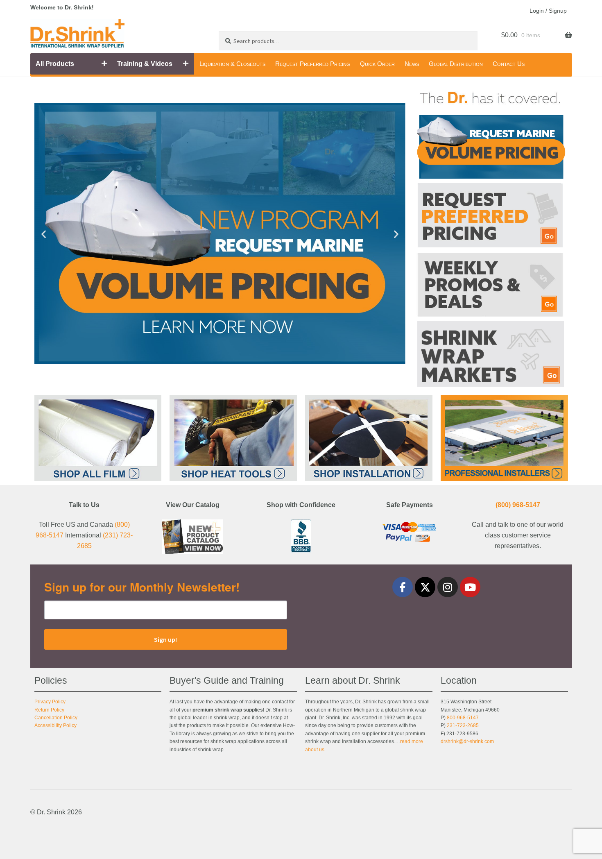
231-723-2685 (463, 725)
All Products (55, 63)
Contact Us (509, 63)
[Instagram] (447, 587)
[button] (43, 234)
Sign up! (165, 639)
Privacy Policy (50, 702)
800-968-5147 (463, 718)
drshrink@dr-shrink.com (467, 741)
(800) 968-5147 (518, 504)
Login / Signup (548, 10)
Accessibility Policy (55, 725)
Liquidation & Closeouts (232, 63)
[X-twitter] (425, 587)
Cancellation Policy (55, 718)
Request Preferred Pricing (312, 63)
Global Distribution (456, 63)
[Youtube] (470, 587)
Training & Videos (144, 63)
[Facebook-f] (402, 587)
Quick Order (377, 63)
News (412, 63)
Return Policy (49, 710)
